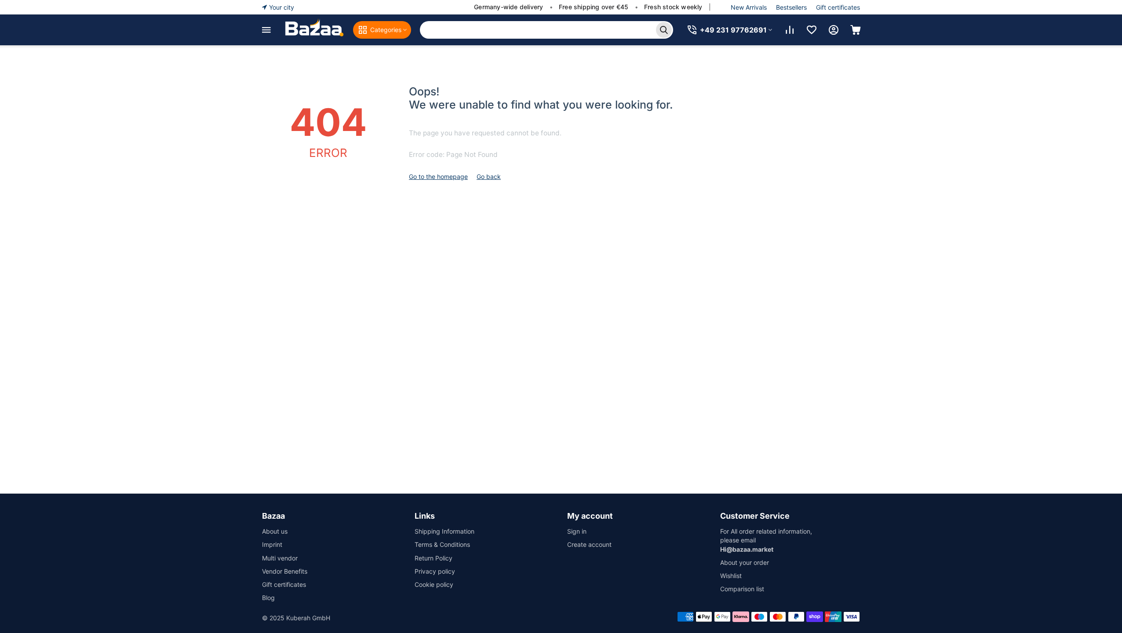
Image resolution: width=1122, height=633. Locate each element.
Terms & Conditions (442, 544)
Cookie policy (434, 584)
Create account (589, 544)
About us (275, 531)
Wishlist (731, 575)
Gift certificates (838, 7)
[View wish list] (811, 30)
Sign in (576, 531)
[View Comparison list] (789, 30)
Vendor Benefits (284, 571)
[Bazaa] (314, 30)
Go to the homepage (438, 176)
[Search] (664, 30)
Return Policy (433, 558)
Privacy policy (435, 571)
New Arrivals (749, 7)
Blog (268, 597)
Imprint (272, 544)
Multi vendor (280, 558)
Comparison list (742, 589)
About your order (744, 562)
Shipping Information (444, 531)
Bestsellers (791, 7)
